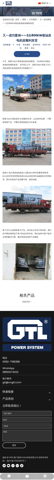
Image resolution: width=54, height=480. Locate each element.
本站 (32, 48)
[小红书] (13, 465)
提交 (14, 445)
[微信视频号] (17, 465)
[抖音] (21, 465)
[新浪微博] (4, 465)
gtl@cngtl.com (12, 382)
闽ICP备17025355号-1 (16, 460)
